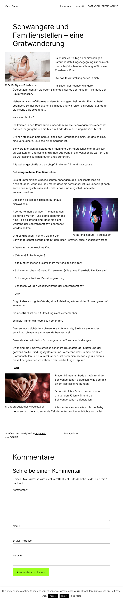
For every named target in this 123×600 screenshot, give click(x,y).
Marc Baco (11, 6)
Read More (75, 595)
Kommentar (21, 489)
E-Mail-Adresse (22, 540)
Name (16, 526)
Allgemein (40, 433)
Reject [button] (64, 596)
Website (17, 555)
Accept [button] (53, 596)
